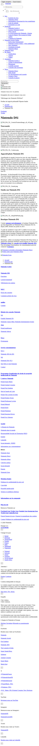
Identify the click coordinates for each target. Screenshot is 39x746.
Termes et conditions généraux (10, 492)
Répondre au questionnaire (21, 623)
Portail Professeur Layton (8, 401)
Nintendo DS (8, 106)
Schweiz (7, 553)
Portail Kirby (5, 407)
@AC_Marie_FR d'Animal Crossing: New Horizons (16, 690)
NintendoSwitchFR (6, 717)
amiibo (3, 302)
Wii (2, 315)
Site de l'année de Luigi (8, 391)
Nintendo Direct (5, 456)
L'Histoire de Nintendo (7, 427)
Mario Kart (4, 664)
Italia (6, 544)
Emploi (3, 437)
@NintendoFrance (6, 674)
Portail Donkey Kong (7, 398)
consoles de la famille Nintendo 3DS (25, 243)
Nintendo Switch (6, 267)
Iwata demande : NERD (8, 443)
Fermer (3, 576)
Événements (4, 341)
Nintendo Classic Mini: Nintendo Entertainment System (17, 322)
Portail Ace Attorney (7, 417)
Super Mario (4, 661)
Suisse (6, 555)
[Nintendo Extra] (6, 255)
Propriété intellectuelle (7, 488)
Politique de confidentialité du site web (12, 482)
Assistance (10, 247)
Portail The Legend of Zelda (9, 394)
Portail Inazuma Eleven (8, 414)
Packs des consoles (6, 292)
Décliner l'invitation (6, 623)
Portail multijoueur (6, 328)
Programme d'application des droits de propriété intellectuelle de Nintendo (16, 374)
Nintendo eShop (6, 243)
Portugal (7, 551)
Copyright (4, 485)
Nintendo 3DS (5, 273)
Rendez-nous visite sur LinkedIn (10, 740)
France (7, 543)
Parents (3, 469)
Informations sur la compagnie (10, 498)
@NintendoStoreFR (7, 677)
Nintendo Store (5, 453)
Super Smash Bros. (6, 651)
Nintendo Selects (6, 331)
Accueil (7, 104)
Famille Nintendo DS (7, 318)
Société (3, 424)
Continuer (8, 576)
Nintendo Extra (5, 472)
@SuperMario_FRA (7, 684)
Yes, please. (11, 591)
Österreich (8, 548)
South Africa (8, 560)
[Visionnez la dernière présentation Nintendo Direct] (16, 250)
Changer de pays (8, 516)
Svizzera (7, 556)
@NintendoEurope (6, 680)
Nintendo (3, 635)
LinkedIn (3, 440)
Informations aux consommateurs (11, 446)
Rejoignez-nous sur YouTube (9, 700)
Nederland (8, 546)
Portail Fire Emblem (7, 388)
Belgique (7, 538)
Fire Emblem (5, 641)
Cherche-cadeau (5, 462)
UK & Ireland (9, 558)
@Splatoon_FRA (6, 687)
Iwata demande (5, 466)
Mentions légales (6, 479)
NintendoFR (4, 713)
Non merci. (4, 591)
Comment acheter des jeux (9, 296)
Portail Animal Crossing (8, 385)
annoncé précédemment (13, 223)
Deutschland (8, 539)
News (2, 338)
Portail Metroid (5, 404)
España (7, 541)
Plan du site (4, 505)
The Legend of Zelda (7, 648)
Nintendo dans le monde (8, 430)
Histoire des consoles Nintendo (10, 312)
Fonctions (4, 276)
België (6, 536)
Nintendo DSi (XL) (6, 360)
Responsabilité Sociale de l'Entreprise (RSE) (14, 433)
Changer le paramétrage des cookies (26, 516)
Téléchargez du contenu (8, 283)
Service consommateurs (8, 347)
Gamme (3, 305)
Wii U (3, 289)
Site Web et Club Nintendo (9, 364)
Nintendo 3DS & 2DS (7, 354)
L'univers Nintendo (7, 378)
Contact (3, 367)
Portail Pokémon (6, 411)
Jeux (2, 325)
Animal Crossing (6, 658)
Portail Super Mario (6, 382)
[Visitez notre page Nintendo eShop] (12, 251)
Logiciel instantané (6, 279)
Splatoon (3, 654)
